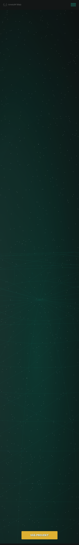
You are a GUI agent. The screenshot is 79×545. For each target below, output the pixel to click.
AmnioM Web (14, 4)
